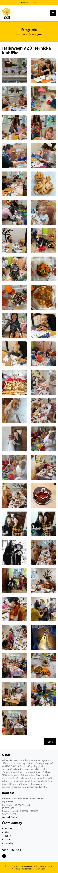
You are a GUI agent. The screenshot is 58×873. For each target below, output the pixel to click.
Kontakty (9, 843)
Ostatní (8, 839)
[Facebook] (4, 856)
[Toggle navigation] (53, 13)
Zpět (50, 741)
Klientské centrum (30, 3)
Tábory (8, 835)
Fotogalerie (37, 34)
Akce (7, 832)
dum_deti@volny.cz (10, 817)
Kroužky (8, 828)
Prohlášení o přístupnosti (22, 869)
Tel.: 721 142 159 (10, 814)
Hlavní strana (21, 34)
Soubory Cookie (40, 869)
